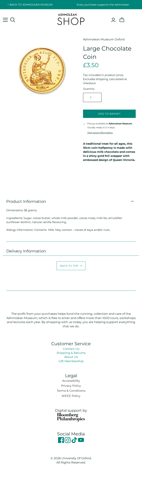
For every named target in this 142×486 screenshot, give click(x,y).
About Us (71, 357)
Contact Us (71, 349)
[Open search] (12, 20)
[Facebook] (61, 442)
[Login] (113, 20)
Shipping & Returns (71, 353)
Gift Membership (71, 361)
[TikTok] (74, 442)
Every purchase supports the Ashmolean (103, 4)
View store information (100, 132)
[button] (71, 265)
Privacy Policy (71, 385)
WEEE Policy (71, 396)
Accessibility (71, 380)
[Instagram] (68, 442)
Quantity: (89, 88)
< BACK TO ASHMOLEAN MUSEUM (30, 4)
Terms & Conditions (71, 390)
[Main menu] (5, 20)
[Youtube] (81, 442)
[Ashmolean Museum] (71, 19)
